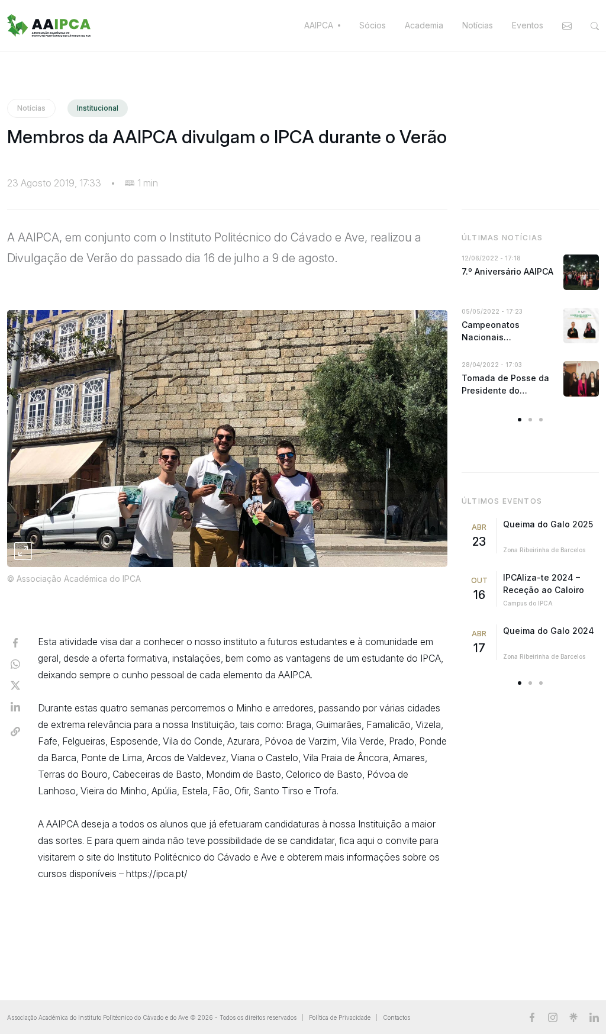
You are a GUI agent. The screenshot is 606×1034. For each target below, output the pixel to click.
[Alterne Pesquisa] (592, 25)
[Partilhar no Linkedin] (15, 705)
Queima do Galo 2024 (548, 631)
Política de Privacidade (339, 1017)
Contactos (396, 1017)
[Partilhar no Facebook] (15, 641)
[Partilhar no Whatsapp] (15, 662)
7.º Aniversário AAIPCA (507, 271)
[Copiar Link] (15, 730)
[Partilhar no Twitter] (15, 684)
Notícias (31, 108)
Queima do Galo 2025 (548, 524)
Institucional (97, 108)
